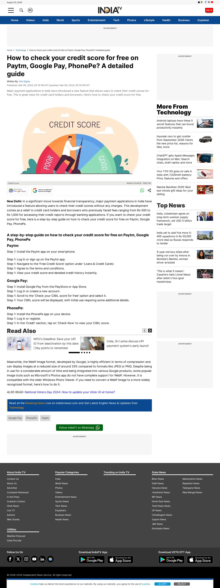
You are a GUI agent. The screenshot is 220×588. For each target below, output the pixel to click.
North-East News (161, 501)
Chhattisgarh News (162, 514)
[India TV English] (110, 10)
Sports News (62, 501)
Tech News (61, 505)
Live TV (11, 510)
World (60, 20)
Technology (20, 50)
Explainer (203, 20)
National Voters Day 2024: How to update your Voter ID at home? (70, 392)
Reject (182, 584)
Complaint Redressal (18, 492)
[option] (43, 343)
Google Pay (15, 418)
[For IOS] (200, 560)
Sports (76, 20)
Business (184, 20)
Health (166, 20)
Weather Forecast (16, 536)
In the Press (13, 496)
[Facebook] (10, 559)
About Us (12, 483)
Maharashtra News (192, 478)
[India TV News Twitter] (209, 2)
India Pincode (14, 540)
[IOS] (199, 2)
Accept (162, 584)
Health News (62, 519)
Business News (63, 514)
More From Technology (174, 109)
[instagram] (26, 559)
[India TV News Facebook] (206, 2)
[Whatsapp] (142, 190)
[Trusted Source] (42, 190)
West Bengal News (192, 492)
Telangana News (191, 487)
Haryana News (159, 487)
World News (61, 483)
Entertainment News (66, 496)
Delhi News (158, 483)
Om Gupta (24, 81)
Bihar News (158, 478)
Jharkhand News (161, 492)
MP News (157, 496)
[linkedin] (42, 559)
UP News (157, 510)
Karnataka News (160, 528)
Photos (131, 20)
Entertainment (96, 20)
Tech (116, 20)
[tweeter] (18, 559)
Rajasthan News (190, 483)
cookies (146, 584)
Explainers (60, 510)
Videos (30, 20)
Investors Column (16, 501)
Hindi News (13, 505)
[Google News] (17, 190)
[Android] (202, 2)
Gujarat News (159, 519)
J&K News (157, 524)
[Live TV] (209, 10)
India (46, 20)
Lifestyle (149, 20)
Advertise (12, 487)
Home (14, 20)
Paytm (45, 418)
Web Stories (13, 519)
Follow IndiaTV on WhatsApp (76, 427)
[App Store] (120, 560)
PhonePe (31, 418)
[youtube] (34, 559)
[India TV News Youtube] (212, 2)
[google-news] (50, 559)
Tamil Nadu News (161, 505)
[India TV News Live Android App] (92, 560)
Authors (11, 514)
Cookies (34, 584)
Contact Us (13, 478)
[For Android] (171, 560)
